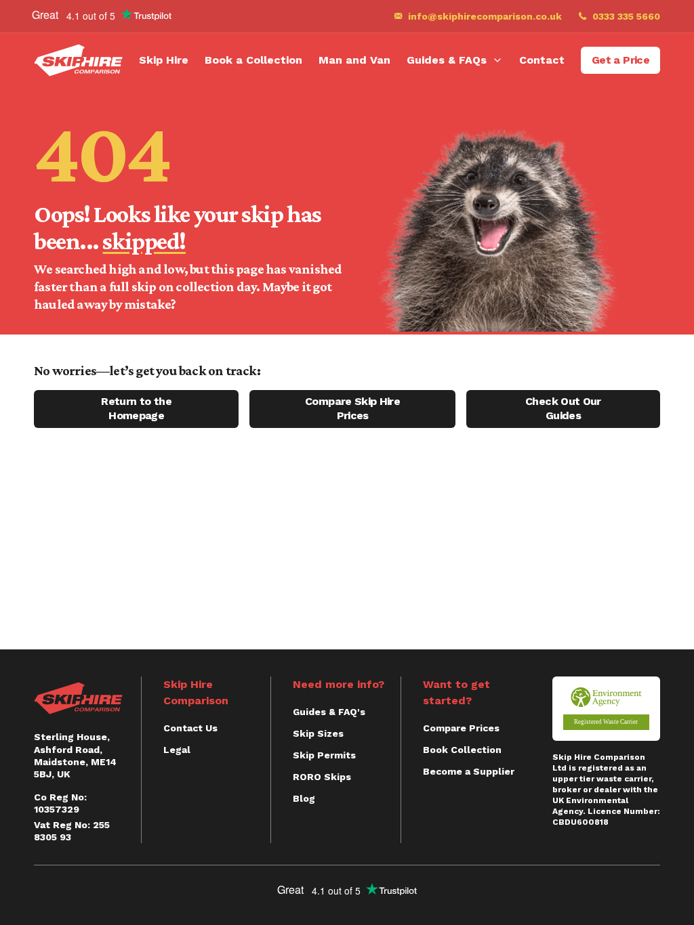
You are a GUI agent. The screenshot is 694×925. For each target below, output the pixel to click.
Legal (176, 749)
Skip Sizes (318, 733)
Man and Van (354, 59)
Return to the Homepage (136, 408)
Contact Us (190, 728)
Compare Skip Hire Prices (352, 408)
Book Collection (462, 749)
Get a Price (620, 59)
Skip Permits (324, 755)
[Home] (78, 60)
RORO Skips (322, 776)
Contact (542, 59)
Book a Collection (253, 59)
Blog (304, 798)
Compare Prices (461, 728)
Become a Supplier (468, 771)
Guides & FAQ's (329, 711)
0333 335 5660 (626, 16)
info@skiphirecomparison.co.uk (485, 16)
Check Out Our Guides (563, 408)
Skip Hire (163, 59)
